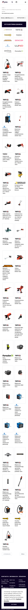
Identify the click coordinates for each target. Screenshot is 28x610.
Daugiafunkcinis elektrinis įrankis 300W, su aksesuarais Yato (19, 78)
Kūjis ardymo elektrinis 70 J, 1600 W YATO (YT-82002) (7, 216)
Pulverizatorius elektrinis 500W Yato (19, 302)
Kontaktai (12, 583)
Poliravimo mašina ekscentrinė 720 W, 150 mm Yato (7, 304)
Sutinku (14, 604)
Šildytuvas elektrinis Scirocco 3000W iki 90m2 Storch (18, 439)
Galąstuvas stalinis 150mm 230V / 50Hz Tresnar (7, 159)
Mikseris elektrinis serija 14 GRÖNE (7, 242)
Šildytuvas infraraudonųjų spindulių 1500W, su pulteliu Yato (7, 468)
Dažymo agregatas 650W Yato (18, 103)
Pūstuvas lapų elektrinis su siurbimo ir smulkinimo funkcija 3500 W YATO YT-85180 (19, 332)
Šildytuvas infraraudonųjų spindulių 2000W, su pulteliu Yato (19, 468)
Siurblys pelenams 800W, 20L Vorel (18, 523)
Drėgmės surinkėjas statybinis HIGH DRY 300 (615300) (7, 132)
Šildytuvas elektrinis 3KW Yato (19, 385)
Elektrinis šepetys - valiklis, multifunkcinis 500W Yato (19, 132)
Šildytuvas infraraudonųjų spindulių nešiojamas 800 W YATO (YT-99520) (7, 496)
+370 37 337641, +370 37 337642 (5, 581)
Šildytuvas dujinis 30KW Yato (6, 385)
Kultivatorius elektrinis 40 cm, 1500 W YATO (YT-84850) (18, 217)
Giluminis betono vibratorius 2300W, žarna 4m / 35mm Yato (7, 189)
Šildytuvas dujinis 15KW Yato (18, 359)
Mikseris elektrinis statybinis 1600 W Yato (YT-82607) (19, 244)
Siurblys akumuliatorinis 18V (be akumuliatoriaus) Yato (19, 495)
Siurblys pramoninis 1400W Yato (6, 548)
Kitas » (23, 554)
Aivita (3, 7)
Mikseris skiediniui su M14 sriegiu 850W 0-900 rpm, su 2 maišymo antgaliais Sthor (6, 274)
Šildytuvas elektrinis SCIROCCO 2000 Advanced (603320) (18, 411)
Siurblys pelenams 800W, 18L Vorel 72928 (6, 523)
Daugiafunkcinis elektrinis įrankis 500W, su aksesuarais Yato (7, 105)
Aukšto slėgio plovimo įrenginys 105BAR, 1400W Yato (7, 78)
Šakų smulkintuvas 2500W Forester (6, 360)
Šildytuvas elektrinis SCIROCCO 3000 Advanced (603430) (6, 440)
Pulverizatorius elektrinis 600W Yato (7, 329)
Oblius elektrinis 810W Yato (18, 270)
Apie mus (12, 580)
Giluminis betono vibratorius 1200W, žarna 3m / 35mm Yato (18, 160)
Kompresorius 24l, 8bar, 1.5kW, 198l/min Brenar (19, 187)
